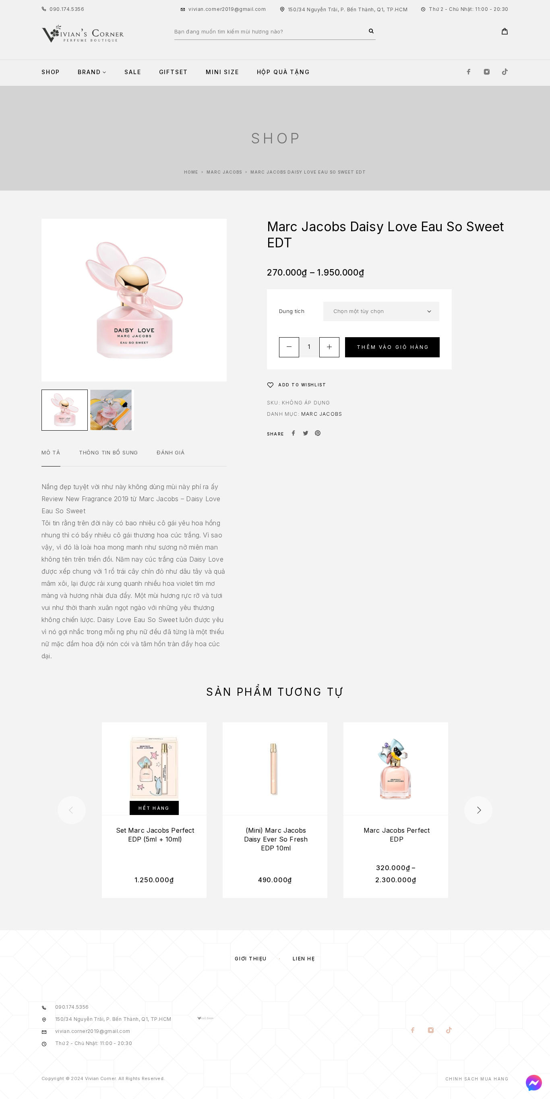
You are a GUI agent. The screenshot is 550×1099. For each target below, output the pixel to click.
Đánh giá (170, 452)
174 (65, 9)
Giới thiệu (251, 959)
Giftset (173, 72)
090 (55, 9)
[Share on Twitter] (306, 434)
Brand (89, 72)
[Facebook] (468, 72)
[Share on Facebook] (293, 434)
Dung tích (291, 311)
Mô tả (50, 452)
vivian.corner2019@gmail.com (227, 9)
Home (191, 172)
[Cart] (505, 32)
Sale (132, 72)
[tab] (50, 458)
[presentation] (72, 810)
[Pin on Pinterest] (318, 434)
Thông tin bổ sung (108, 452)
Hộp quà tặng (283, 72)
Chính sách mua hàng (477, 1078)
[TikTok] (505, 72)
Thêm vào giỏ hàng (393, 347)
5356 (77, 9)
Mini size (222, 72)
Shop (50, 72)
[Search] (371, 31)
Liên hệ (304, 959)
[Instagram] (486, 72)
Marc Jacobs (224, 172)
